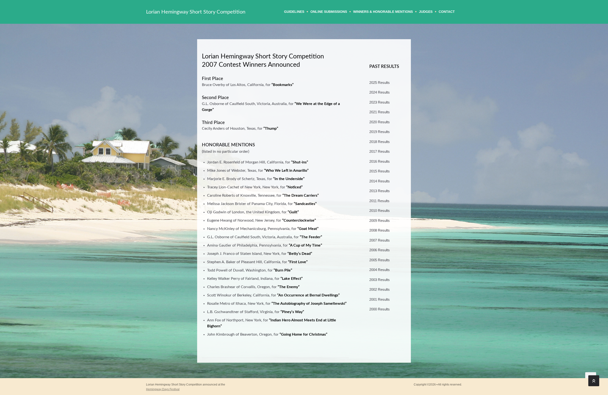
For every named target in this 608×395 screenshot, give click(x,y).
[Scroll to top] (593, 380)
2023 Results (379, 102)
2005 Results (379, 260)
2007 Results (379, 240)
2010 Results (379, 211)
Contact (447, 12)
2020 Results (379, 122)
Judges (425, 12)
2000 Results (379, 309)
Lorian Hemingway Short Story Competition (195, 11)
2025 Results (379, 83)
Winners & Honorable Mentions (383, 12)
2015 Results (379, 171)
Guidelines (294, 12)
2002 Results (379, 289)
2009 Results (379, 221)
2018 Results (379, 142)
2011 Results (379, 201)
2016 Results (379, 161)
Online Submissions (328, 12)
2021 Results (379, 112)
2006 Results (379, 250)
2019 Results (379, 132)
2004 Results (379, 270)
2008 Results (379, 230)
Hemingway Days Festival (163, 389)
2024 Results (379, 92)
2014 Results (379, 181)
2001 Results (379, 299)
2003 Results (379, 280)
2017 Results (379, 151)
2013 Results (379, 191)
